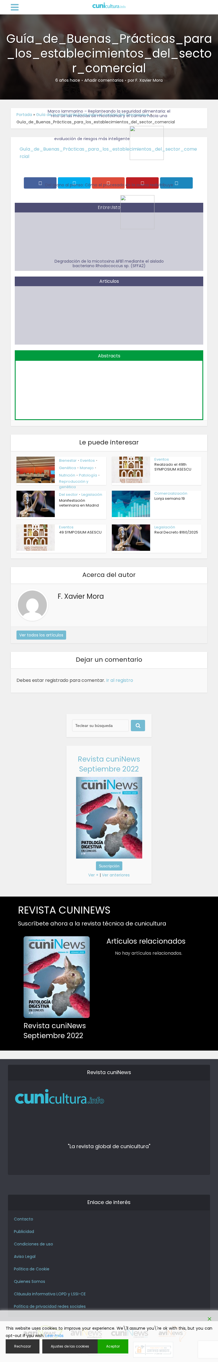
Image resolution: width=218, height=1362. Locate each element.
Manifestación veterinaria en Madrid (79, 503)
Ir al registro (119, 680)
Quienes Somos (29, 1281)
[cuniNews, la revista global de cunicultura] (109, 5)
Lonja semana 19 (169, 498)
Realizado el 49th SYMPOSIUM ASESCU (172, 467)
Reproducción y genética (73, 484)
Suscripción (109, 866)
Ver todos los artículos (41, 635)
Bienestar (68, 460)
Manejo (87, 468)
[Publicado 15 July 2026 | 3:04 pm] (109, 311)
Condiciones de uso (33, 1244)
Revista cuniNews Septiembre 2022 (109, 764)
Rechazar (22, 1346)
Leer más (54, 1335)
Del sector (68, 494)
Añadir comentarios (103, 80)
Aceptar (113, 1346)
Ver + (93, 875)
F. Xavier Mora (149, 80)
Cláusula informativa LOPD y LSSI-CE (50, 1294)
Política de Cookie (31, 1269)
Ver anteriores (116, 875)
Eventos (87, 460)
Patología (88, 475)
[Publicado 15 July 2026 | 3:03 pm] (109, 386)
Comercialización (170, 493)
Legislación (91, 494)
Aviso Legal (24, 1256)
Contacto (23, 1219)
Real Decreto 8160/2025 (176, 532)
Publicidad (24, 1231)
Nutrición (67, 475)
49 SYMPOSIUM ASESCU (80, 532)
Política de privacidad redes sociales (50, 1306)
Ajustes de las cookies (70, 1346)
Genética (67, 468)
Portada (24, 114)
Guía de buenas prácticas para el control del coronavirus (92, 114)
